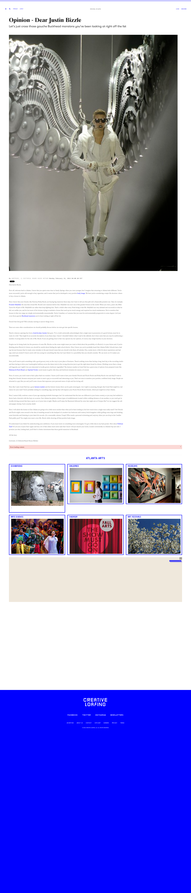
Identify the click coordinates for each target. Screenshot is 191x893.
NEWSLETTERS (116, 715)
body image (81, 293)
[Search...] (9, 9)
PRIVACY (114, 723)
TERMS (122, 723)
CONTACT (89, 723)
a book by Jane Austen (39, 333)
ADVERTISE (70, 723)
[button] (180, 558)
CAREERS (106, 723)
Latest (21, 8)
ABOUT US (80, 723)
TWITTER (86, 715)
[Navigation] (5, 9)
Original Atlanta (95, 9)
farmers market (40, 387)
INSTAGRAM (100, 715)
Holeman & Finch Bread (17, 370)
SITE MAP (97, 723)
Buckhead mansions (28, 316)
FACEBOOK (73, 715)
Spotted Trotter (33, 370)
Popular (15, 8)
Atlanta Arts (95, 458)
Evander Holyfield (15, 305)
